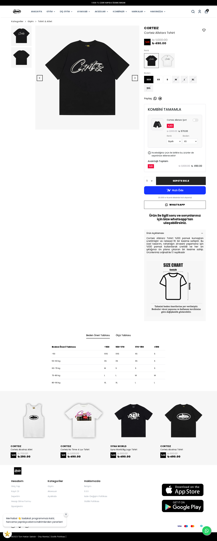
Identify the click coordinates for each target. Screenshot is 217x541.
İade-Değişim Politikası (95, 496)
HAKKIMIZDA (156, 11)
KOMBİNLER (118, 11)
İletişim (87, 486)
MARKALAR (137, 11)
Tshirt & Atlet (45, 21)
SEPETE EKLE (181, 180)
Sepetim (15, 496)
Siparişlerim (17, 506)
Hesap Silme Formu (21, 501)
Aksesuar (52, 491)
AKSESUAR (100, 11)
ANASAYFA (36, 11)
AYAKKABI (82, 11)
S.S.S (86, 491)
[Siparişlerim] (200, 11)
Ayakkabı (52, 496)
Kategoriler (17, 21)
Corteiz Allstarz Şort (177, 119)
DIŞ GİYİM (65, 11)
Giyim (31, 21)
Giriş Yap (15, 486)
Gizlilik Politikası (91, 501)
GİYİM (49, 11)
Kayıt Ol (15, 491)
